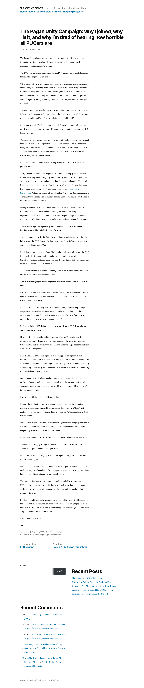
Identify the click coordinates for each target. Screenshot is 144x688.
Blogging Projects (72, 11)
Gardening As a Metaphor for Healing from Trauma (94, 586)
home (23, 11)
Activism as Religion (55, 532)
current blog (44, 11)
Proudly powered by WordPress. (47, 680)
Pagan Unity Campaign (38, 535)
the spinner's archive (31, 7)
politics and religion (54, 535)
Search (23, 565)
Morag (25, 49)
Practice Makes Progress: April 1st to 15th (90, 593)
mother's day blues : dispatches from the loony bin (44, 644)
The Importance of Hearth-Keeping (87, 578)
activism (26, 535)
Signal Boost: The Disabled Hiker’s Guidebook (92, 590)
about (31, 11)
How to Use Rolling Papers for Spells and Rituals (93, 582)
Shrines (56, 11)
